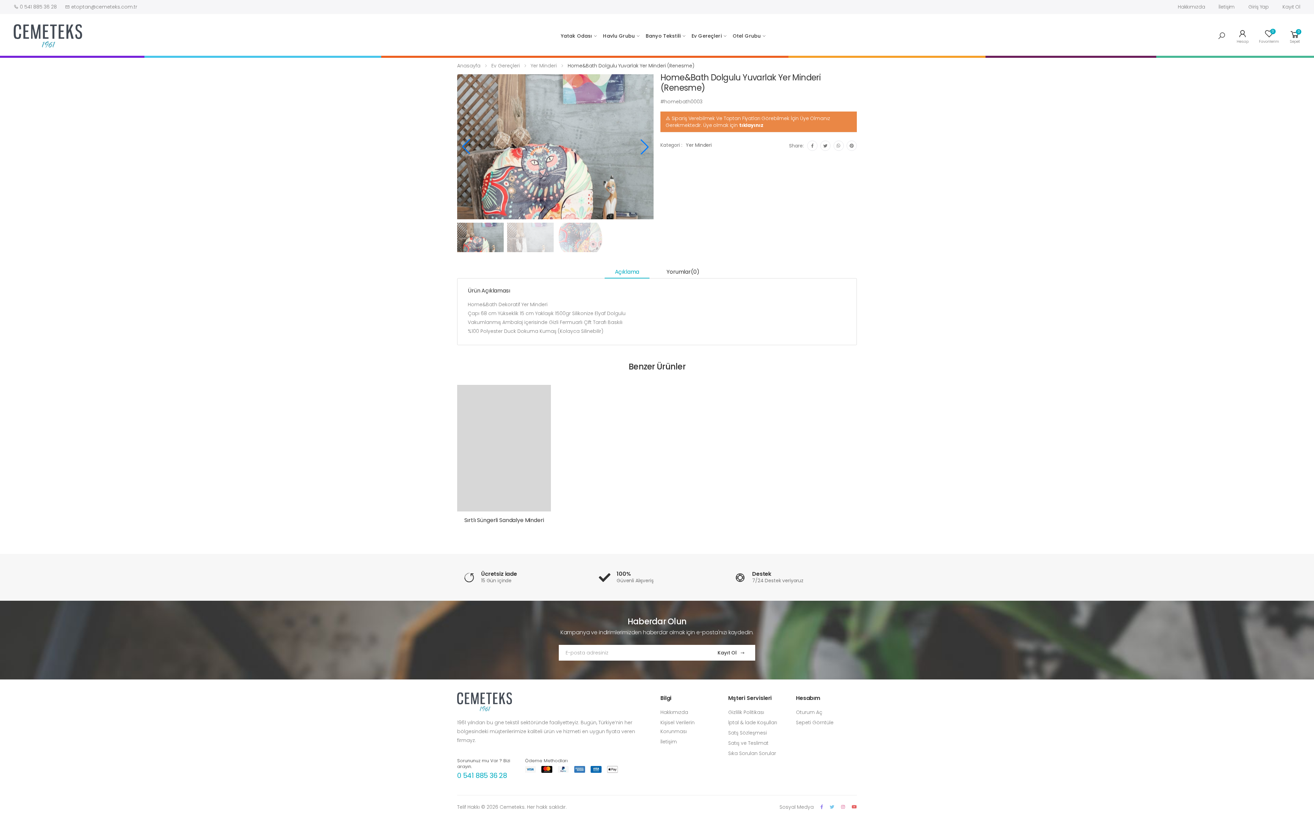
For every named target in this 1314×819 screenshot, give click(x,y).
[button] (1221, 36)
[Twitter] (832, 807)
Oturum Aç (809, 712)
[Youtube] (854, 807)
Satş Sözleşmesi (747, 732)
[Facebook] (822, 807)
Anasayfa (468, 65)
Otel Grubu (747, 35)
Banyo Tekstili (663, 35)
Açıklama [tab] (627, 272)
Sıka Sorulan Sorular (752, 753)
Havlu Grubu (619, 35)
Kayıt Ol (1291, 6)
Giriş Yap (1258, 6)
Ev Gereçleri (707, 35)
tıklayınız (751, 125)
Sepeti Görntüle (815, 722)
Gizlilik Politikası (746, 712)
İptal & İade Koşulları (752, 722)
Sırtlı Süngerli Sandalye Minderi (504, 520)
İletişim (1227, 6)
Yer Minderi (544, 65)
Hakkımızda (1191, 6)
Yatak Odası (576, 35)
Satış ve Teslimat (748, 743)
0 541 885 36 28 (482, 775)
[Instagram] (843, 807)
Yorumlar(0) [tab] (683, 272)
